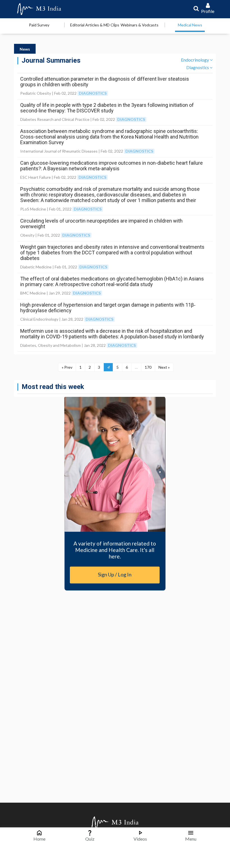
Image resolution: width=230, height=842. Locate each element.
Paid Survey (39, 24)
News (25, 49)
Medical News (190, 24)
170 (148, 367)
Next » (164, 367)
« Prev (67, 367)
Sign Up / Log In (115, 574)
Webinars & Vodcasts (139, 24)
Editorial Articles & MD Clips (94, 24)
